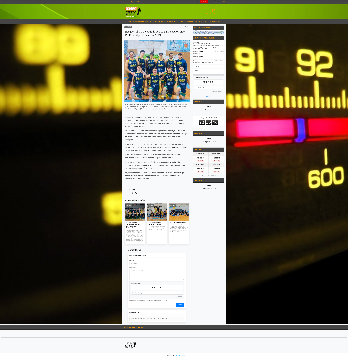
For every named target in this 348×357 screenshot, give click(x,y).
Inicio (131, 21)
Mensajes (139, 21)
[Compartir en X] (132, 193)
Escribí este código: (136, 283)
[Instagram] (216, 1)
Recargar (179, 296)
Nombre (131, 260)
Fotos (197, 21)
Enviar (180, 305)
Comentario (132, 267)
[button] (198, 1)
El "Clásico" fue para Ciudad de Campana (154, 223)
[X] (209, 1)
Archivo (205, 21)
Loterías (149, 21)
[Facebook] (213, 1)
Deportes (188, 21)
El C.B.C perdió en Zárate (178, 222)
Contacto (215, 21)
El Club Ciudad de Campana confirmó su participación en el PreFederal (133, 225)
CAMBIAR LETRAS (217, 91)
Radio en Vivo (161, 21)
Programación (176, 21)
